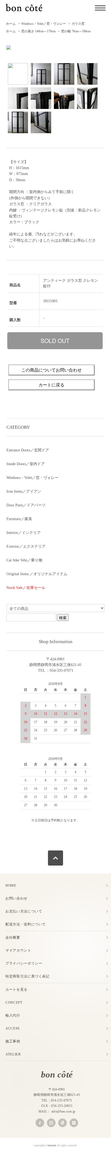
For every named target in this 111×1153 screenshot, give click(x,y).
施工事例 (12, 1041)
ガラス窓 (78, 24)
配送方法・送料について (25, 924)
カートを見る (16, 989)
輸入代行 (12, 1015)
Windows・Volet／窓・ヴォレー (43, 24)
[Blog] (74, 1122)
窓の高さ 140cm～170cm (38, 31)
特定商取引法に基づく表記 (27, 976)
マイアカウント (18, 950)
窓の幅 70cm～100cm (76, 31)
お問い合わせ (16, 898)
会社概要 (12, 937)
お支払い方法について (23, 911)
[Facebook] (40, 1122)
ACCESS (12, 1028)
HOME (10, 885)
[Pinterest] (62, 1122)
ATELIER (13, 1054)
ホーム (11, 24)
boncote (52, 1145)
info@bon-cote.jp (63, 1111)
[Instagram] (51, 1122)
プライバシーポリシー (23, 963)
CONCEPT (14, 1002)
